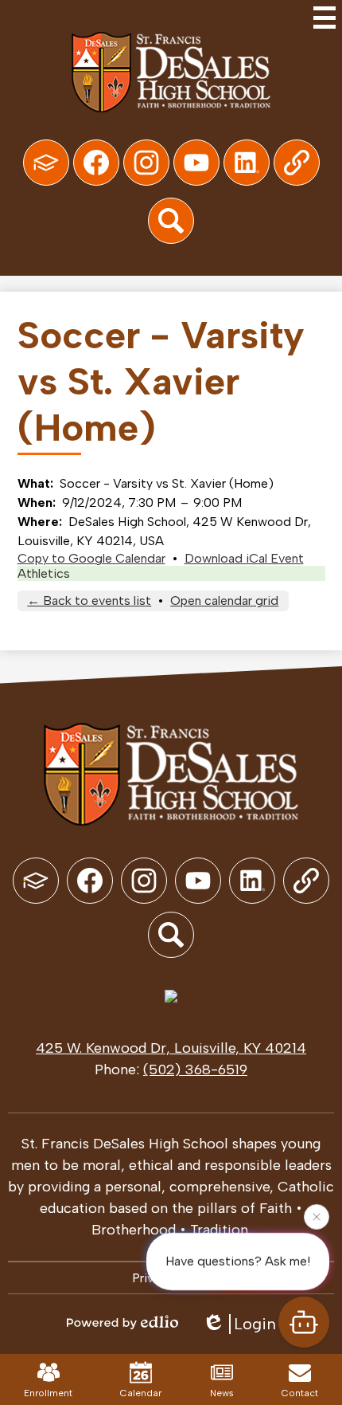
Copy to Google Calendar (91, 558)
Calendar (140, 1393)
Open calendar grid (224, 600)
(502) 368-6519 (195, 1069)
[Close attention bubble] (316, 1216)
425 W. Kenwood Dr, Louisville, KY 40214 (171, 1048)
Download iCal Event (244, 558)
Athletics (43, 573)
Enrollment (48, 1393)
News (222, 1393)
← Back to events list (89, 600)
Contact (300, 1393)
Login (255, 1323)
